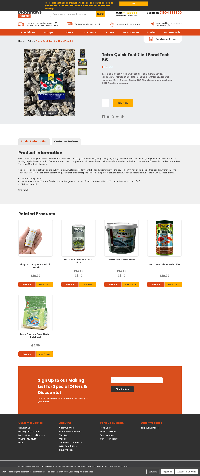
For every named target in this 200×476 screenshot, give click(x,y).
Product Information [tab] (34, 141)
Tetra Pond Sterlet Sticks (121, 259)
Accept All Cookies (186, 471)
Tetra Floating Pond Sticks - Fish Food (35, 335)
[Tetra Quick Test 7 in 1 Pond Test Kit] (82, 53)
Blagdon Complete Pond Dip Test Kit (35, 266)
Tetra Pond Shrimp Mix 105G (164, 264)
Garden (151, 32)
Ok (133, 3)
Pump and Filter (108, 431)
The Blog (63, 435)
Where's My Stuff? (27, 439)
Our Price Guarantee (69, 431)
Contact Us (24, 427)
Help (20, 442)
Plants (110, 32)
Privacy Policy (66, 450)
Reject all (167, 471)
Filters (69, 32)
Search (100, 14)
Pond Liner (105, 427)
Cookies (63, 439)
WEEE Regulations (68, 446)
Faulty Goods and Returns (31, 435)
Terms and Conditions (70, 442)
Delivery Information (29, 431)
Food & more (131, 32)
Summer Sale (172, 32)
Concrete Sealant (109, 439)
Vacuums (90, 32)
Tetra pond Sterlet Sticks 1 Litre (78, 261)
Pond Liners (28, 32)
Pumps (48, 32)
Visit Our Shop (66, 427)
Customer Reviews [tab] (66, 141)
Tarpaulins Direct (150, 427)
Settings (153, 471)
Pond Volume (107, 435)
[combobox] (73, 14)
